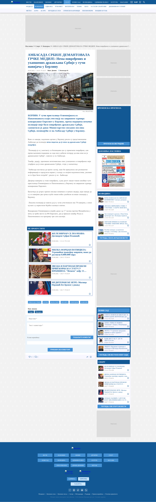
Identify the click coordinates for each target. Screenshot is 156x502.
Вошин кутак (101, 11)
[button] (132, 2)
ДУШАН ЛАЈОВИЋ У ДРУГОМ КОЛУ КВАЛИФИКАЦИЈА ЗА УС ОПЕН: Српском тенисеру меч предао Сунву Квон (114, 400)
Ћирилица (83, 479)
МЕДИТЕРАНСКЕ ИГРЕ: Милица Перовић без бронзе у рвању (60, 288)
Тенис (79, 6)
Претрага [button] (144, 2)
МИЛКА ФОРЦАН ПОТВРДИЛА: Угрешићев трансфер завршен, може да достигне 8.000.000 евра (60, 255)
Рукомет (59, 6)
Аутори (71, 494)
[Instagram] (74, 490)
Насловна (29, 46)
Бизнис (48, 2)
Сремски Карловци (71, 11)
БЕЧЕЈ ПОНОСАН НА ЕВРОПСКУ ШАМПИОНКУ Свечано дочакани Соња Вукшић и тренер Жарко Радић (114, 199)
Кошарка (39, 6)
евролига (64, 302)
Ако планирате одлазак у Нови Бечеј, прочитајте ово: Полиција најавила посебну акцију (114, 215)
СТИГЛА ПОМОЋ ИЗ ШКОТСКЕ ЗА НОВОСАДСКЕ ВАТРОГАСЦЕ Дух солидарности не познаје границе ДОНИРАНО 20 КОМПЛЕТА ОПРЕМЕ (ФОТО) (114, 316)
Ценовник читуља (62, 494)
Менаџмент (42, 494)
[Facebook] (70, 490)
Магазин (124, 2)
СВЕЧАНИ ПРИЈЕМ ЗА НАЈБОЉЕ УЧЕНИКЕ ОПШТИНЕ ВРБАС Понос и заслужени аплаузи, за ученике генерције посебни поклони (114, 223)
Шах (86, 6)
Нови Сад (76, 2)
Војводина (87, 2)
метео (29, 11)
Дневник (54, 70)
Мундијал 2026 (54, 11)
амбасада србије (35, 302)
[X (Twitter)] (78, 490)
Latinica (72, 479)
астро (43, 11)
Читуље (94, 465)
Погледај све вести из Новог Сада (113, 355)
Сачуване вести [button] (140, 2)
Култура (114, 2)
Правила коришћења (97, 494)
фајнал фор (55, 302)
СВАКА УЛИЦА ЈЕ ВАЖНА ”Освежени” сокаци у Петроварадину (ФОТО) (114, 324)
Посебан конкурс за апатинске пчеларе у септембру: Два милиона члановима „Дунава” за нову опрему (114, 231)
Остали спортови (98, 6)
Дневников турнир (117, 6)
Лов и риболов (61, 465)
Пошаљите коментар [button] (82, 337)
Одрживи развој (101, 2)
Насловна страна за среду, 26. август (114, 171)
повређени (74, 302)
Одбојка (49, 6)
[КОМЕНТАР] (35, 357)
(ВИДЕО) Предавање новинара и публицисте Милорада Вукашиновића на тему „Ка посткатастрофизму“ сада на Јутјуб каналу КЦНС (114, 348)
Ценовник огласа (51, 494)
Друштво (58, 2)
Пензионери (87, 11)
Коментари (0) (64, 70)
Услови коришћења (33, 337)
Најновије (38, 2)
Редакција (87, 494)
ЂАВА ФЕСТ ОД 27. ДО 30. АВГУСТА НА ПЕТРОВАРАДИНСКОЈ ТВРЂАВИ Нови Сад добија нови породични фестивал (114, 340)
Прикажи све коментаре (60, 350)
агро (36, 11)
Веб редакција (79, 494)
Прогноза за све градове (113, 144)
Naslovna (78, 484)
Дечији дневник (78, 465)
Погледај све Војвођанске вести (114, 238)
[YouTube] (82, 490)
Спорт (67, 2)
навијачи (84, 302)
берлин (45, 302)
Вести (28, 2)
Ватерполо (69, 6)
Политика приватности (111, 494)
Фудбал (29, 6)
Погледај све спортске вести (113, 406)
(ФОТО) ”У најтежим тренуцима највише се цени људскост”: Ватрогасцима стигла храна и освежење (114, 332)
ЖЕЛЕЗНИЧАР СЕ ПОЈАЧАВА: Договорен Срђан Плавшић (60, 239)
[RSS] (86, 490)
